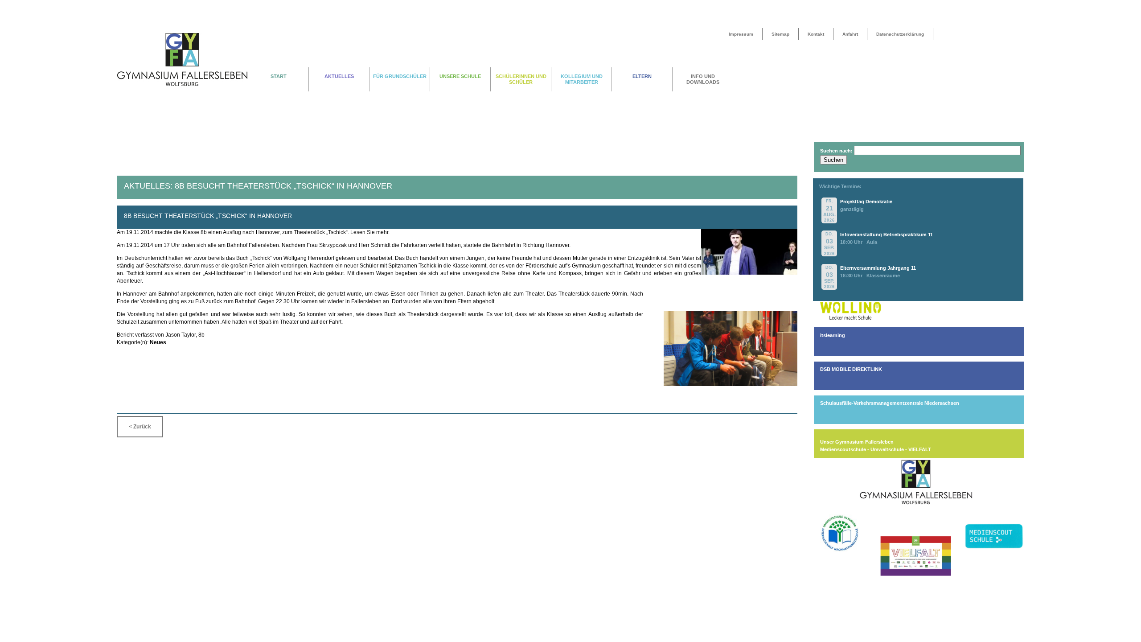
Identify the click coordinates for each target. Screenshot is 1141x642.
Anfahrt (850, 34)
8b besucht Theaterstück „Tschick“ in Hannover (207, 215)
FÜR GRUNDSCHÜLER (400, 76)
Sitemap (780, 34)
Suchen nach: (836, 150)
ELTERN (642, 76)
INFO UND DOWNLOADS (702, 79)
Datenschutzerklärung (900, 34)
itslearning (832, 335)
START (279, 76)
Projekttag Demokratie (866, 201)
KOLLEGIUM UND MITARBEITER (582, 79)
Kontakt (816, 34)
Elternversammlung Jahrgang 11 (878, 268)
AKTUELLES (339, 76)
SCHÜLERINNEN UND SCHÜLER (521, 79)
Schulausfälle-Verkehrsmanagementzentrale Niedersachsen (889, 403)
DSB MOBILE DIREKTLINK (851, 369)
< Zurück (140, 427)
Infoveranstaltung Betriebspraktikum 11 (886, 234)
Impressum (741, 34)
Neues (158, 342)
